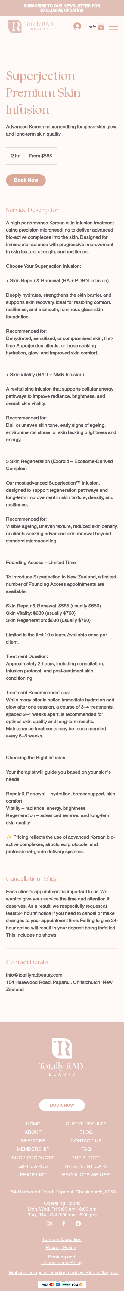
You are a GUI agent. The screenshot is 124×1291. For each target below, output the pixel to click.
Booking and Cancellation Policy (61, 1259)
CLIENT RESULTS (86, 1124)
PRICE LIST (33, 1174)
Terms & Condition (62, 1239)
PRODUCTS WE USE (86, 1174)
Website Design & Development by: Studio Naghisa (64, 1272)
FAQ (86, 1149)
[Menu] (113, 26)
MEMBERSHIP (33, 1149)
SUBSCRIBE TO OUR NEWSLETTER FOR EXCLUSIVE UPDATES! (62, 8)
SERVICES (33, 1140)
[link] (26, 180)
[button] (101, 26)
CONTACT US (86, 1140)
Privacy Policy (61, 1247)
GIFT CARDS (33, 1166)
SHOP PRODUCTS (33, 1158)
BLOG (86, 1132)
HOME (33, 1124)
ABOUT (33, 1132)
